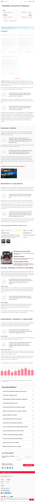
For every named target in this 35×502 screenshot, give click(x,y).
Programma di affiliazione (3, 485)
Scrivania (7, 481)
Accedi (30, 1)
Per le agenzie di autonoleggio (8, 479)
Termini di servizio (2, 479)
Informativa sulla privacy (3, 482)
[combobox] (13, 12)
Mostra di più (13, 237)
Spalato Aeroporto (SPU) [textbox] (8, 12)
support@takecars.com (5, 488)
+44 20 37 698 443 (5, 490)
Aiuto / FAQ (2, 483)
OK (31, 499)
